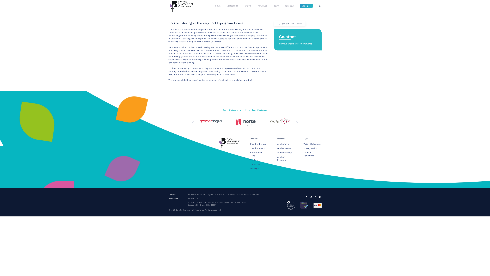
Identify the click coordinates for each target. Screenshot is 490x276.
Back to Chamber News (291, 24)
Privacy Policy (310, 148)
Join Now (289, 6)
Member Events (284, 152)
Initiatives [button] (262, 6)
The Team (254, 160)
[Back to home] (181, 6)
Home (217, 6)
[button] (320, 6)
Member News (284, 148)
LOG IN (305, 6)
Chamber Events (257, 144)
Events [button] (247, 6)
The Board (254, 164)
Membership (283, 144)
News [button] (276, 6)
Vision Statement (312, 144)
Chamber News (257, 148)
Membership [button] (232, 6)
